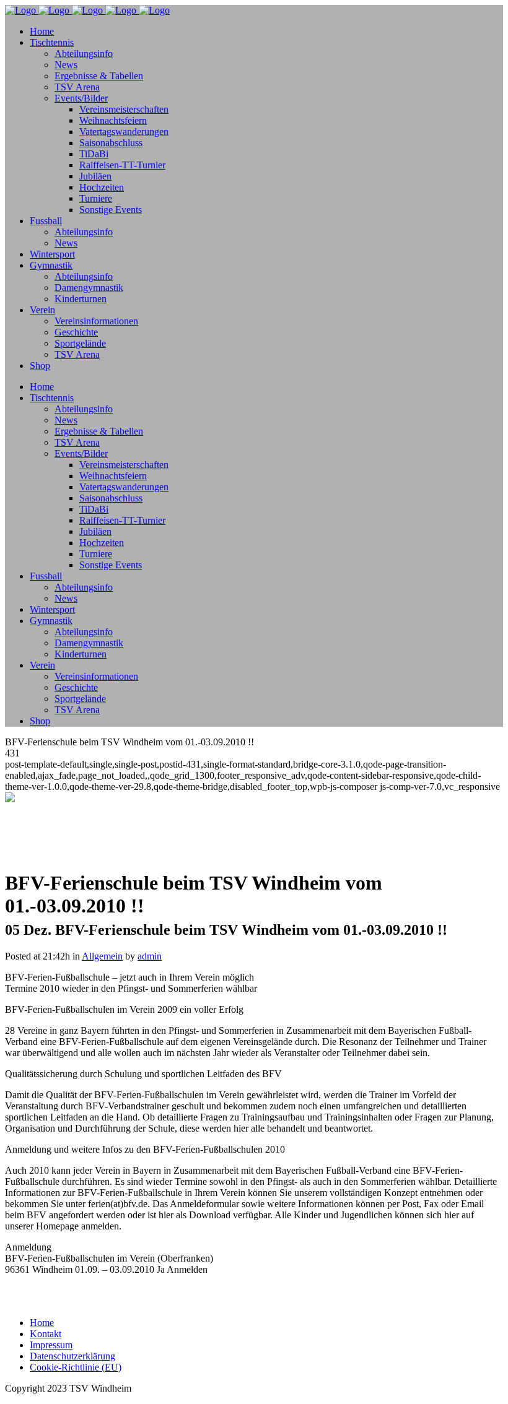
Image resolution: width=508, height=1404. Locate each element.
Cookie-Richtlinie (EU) (75, 1367)
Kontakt (45, 1333)
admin (150, 956)
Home (42, 1322)
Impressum (51, 1345)
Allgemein (102, 956)
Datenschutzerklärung (72, 1356)
